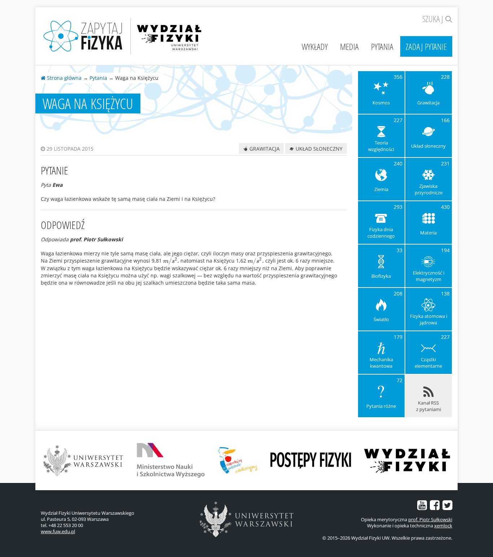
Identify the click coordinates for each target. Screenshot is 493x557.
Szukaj (433, 19)
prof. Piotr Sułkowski (430, 519)
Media (349, 46)
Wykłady (315, 46)
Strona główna (63, 77)
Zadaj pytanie (426, 46)
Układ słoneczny (318, 148)
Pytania (382, 46)
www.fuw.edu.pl (58, 531)
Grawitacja (264, 148)
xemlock (443, 525)
